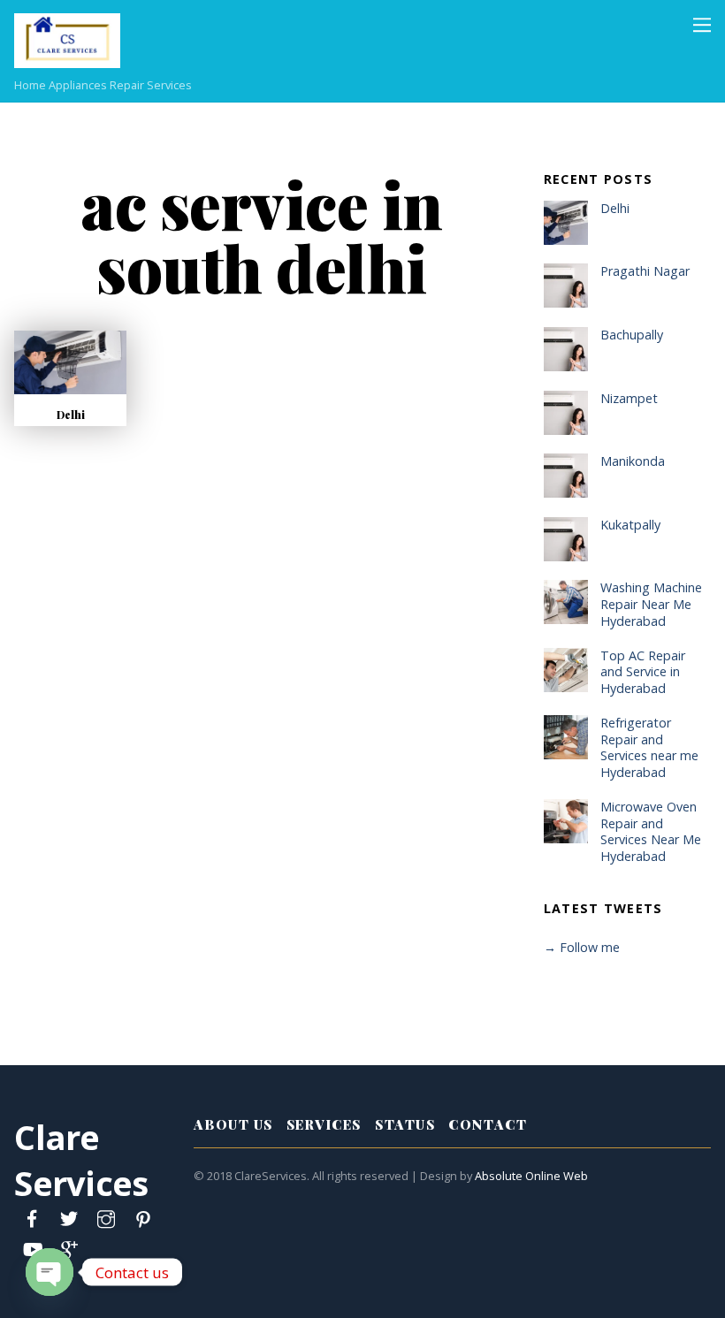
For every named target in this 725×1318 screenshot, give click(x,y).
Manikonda (632, 461)
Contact (487, 1124)
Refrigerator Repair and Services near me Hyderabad (649, 748)
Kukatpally (630, 525)
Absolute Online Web (531, 1176)
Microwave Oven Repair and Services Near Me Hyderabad (650, 832)
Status (405, 1124)
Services (324, 1124)
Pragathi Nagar (645, 271)
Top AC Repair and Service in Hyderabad (642, 672)
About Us (233, 1124)
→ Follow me (582, 947)
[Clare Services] (67, 58)
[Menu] (702, 24)
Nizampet (629, 399)
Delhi (71, 415)
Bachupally (631, 335)
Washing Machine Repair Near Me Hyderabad (651, 604)
